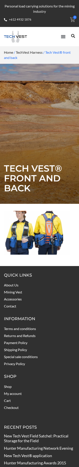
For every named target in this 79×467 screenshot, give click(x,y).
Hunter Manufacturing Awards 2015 (35, 462)
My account (13, 393)
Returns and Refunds (20, 336)
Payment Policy (15, 343)
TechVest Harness (29, 52)
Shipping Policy (15, 350)
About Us (11, 285)
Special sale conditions (21, 357)
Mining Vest (13, 292)
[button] (63, 36)
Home (8, 52)
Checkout (11, 407)
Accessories (13, 299)
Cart (7, 400)
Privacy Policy (14, 364)
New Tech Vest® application (28, 455)
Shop (8, 386)
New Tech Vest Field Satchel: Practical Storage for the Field (36, 438)
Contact (10, 306)
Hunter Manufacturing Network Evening (38, 448)
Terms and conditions (20, 329)
